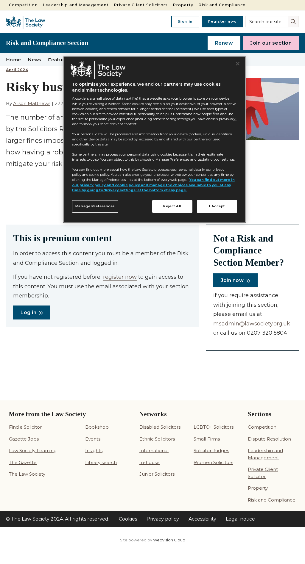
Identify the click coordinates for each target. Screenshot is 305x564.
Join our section (271, 43)
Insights (93, 450)
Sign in (185, 21)
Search (293, 21)
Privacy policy (163, 519)
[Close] (237, 63)
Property (183, 5)
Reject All (172, 206)
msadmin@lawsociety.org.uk (251, 323)
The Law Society (27, 474)
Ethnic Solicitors (157, 439)
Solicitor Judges (211, 450)
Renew (224, 43)
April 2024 (17, 70)
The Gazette (23, 462)
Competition (23, 5)
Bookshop (97, 427)
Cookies (128, 519)
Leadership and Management (76, 5)
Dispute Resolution (269, 439)
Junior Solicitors (157, 474)
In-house (149, 462)
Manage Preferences (95, 206)
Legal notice (240, 519)
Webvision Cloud (169, 540)
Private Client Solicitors (141, 5)
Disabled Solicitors (159, 427)
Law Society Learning (33, 450)
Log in (28, 312)
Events (92, 439)
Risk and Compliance (221, 5)
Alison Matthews (31, 103)
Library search (101, 462)
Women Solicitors (213, 462)
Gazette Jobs (24, 439)
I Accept (217, 206)
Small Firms (207, 439)
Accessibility (202, 519)
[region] (154, 140)
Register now (222, 21)
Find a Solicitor (25, 427)
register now (120, 277)
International (154, 450)
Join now (232, 280)
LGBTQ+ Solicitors (214, 427)
